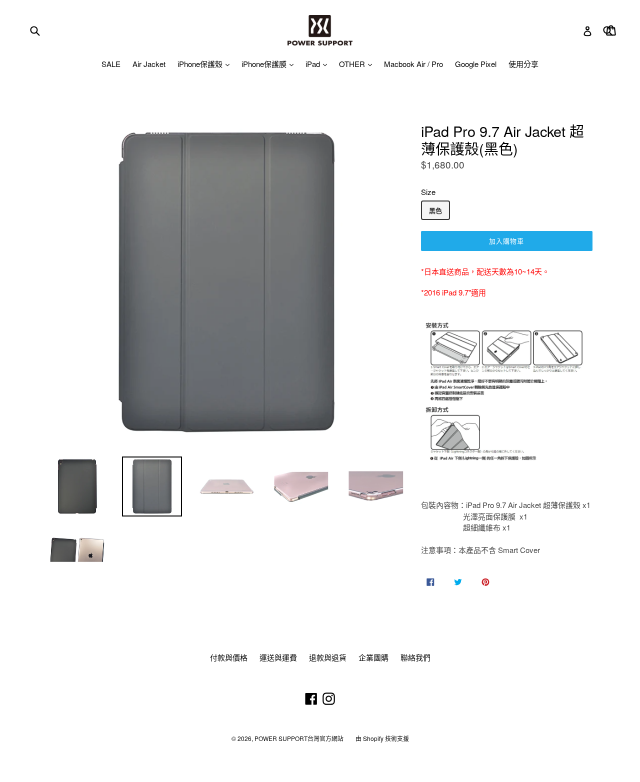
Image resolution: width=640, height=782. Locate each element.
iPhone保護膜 (265, 63)
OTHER (353, 63)
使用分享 (523, 63)
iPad (314, 63)
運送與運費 (278, 657)
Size (428, 191)
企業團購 (373, 657)
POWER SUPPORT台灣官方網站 (299, 738)
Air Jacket (149, 63)
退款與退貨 (327, 657)
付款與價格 (229, 657)
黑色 (435, 210)
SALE (111, 63)
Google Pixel (475, 63)
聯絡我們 (415, 657)
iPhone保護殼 (201, 63)
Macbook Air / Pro (413, 63)
